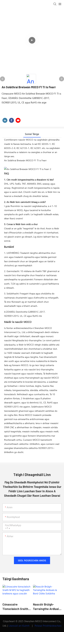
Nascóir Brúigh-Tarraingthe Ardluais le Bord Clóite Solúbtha (46, 607)
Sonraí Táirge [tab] (32, 134)
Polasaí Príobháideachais (48, 625)
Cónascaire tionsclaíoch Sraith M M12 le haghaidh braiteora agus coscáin (16, 607)
